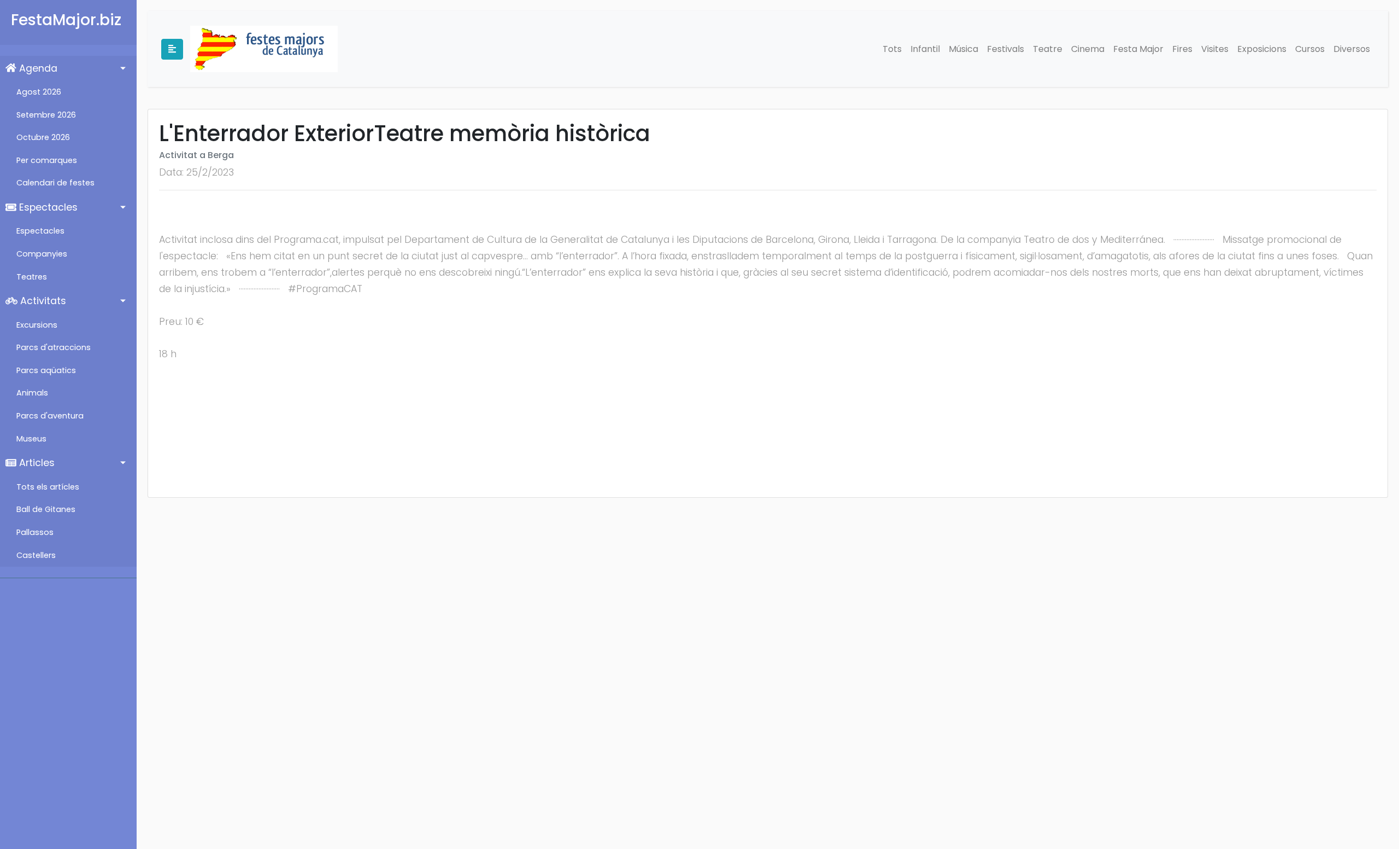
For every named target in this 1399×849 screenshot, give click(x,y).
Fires (1182, 49)
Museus (31, 438)
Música (963, 49)
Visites (1214, 49)
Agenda (36, 68)
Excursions (36, 324)
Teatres (31, 276)
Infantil (925, 49)
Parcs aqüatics (46, 370)
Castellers (36, 555)
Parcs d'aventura (50, 415)
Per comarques (46, 160)
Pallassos (35, 532)
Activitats (41, 300)
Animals (32, 392)
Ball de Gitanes (45, 509)
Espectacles (47, 207)
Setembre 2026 (46, 114)
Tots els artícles (47, 486)
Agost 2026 (38, 91)
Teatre (1047, 49)
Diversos (1351, 49)
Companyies (41, 253)
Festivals (1005, 49)
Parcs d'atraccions (53, 347)
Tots (892, 49)
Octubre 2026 (43, 137)
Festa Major (1138, 49)
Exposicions (1261, 49)
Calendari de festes (55, 182)
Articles (35, 462)
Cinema (1087, 49)
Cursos (1310, 49)
